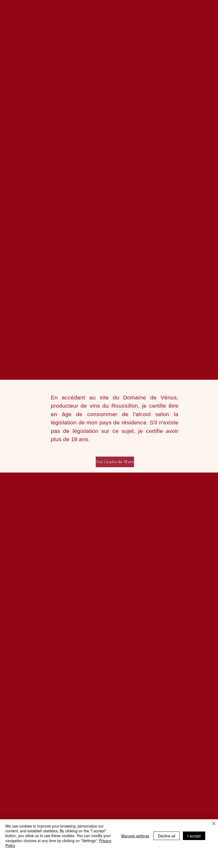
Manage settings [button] (135, 835)
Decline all (166, 835)
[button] (114, 462)
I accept (194, 835)
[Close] (214, 824)
